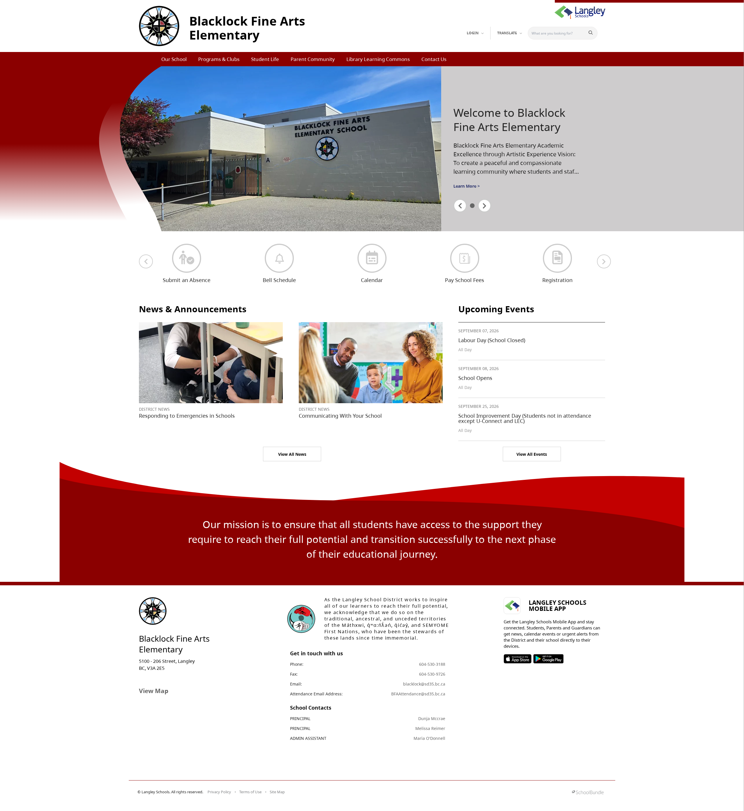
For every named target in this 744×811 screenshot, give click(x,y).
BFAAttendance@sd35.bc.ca (418, 694)
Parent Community (313, 59)
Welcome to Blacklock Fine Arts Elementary (509, 119)
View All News (292, 454)
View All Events (531, 454)
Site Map (277, 791)
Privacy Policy (219, 791)
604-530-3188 (432, 664)
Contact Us (433, 59)
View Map (153, 691)
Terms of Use (250, 791)
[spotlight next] (484, 206)
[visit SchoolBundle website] (588, 792)
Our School (174, 59)
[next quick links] (604, 261)
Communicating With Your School (340, 415)
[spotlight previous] (460, 206)
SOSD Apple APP (518, 658)
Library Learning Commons (378, 59)
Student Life (265, 59)
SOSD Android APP (548, 658)
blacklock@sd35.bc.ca (424, 684)
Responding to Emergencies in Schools (187, 415)
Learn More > (466, 186)
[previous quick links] (146, 261)
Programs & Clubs (218, 59)
